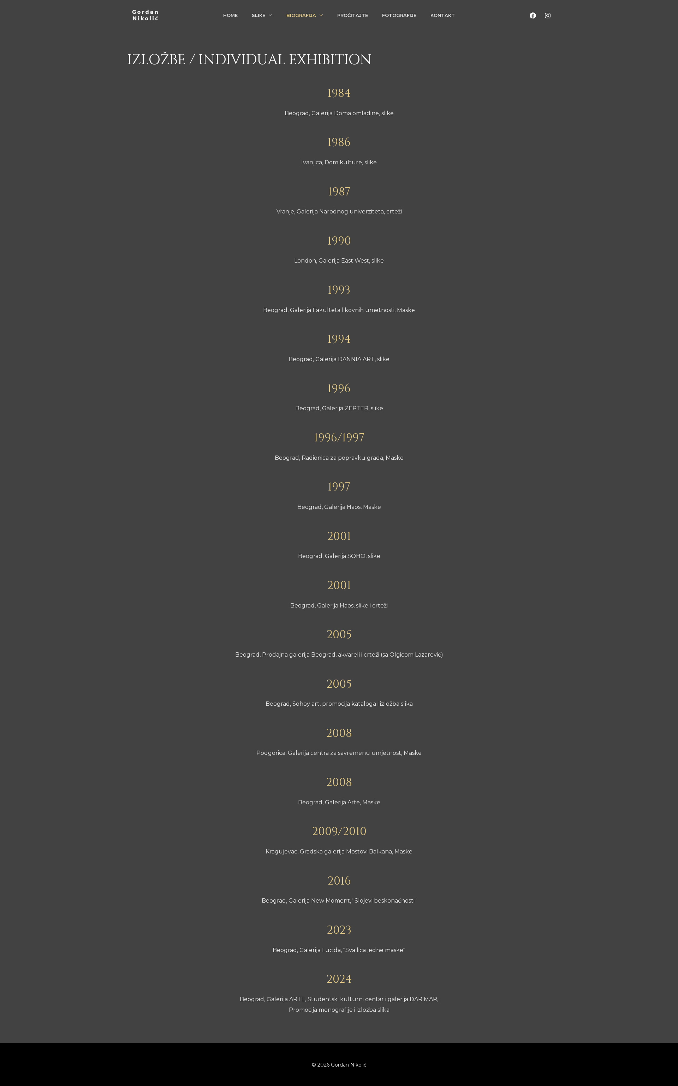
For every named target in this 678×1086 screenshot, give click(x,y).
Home (230, 15)
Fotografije (399, 15)
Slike (258, 15)
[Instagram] (548, 15)
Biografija (301, 15)
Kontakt (442, 15)
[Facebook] (533, 15)
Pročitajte (352, 15)
